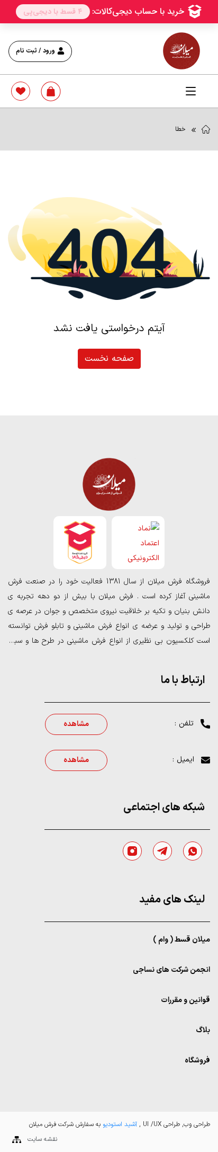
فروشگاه (197, 1060)
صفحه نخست (109, 358)
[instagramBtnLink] (132, 851)
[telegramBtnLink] (162, 851)
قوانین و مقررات (185, 1000)
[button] (190, 91)
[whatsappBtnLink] (192, 851)
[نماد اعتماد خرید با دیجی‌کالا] (80, 542)
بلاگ (203, 1030)
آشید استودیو (119, 1124)
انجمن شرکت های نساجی (171, 970)
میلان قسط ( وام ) (181, 939)
